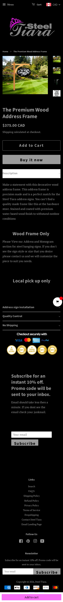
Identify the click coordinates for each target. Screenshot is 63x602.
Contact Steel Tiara (31, 519)
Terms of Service (31, 510)
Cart (38, 4)
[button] (31, 173)
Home (5, 51)
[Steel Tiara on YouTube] (42, 541)
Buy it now (31, 160)
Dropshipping (32, 514)
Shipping (8, 132)
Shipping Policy (32, 495)
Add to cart (31, 597)
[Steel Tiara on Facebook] (21, 541)
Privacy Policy (31, 505)
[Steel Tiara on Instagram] (35, 541)
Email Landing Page (32, 524)
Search (31, 486)
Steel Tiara (40, 581)
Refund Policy (31, 500)
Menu (10, 4)
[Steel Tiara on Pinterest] (28, 541)
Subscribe (25, 443)
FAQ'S (31, 491)
